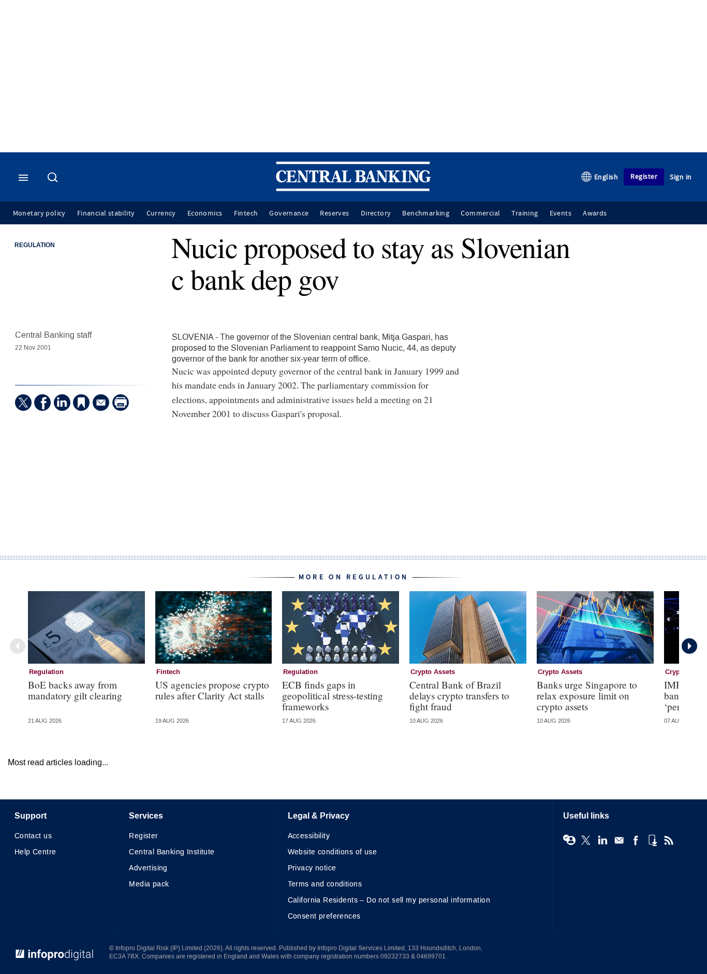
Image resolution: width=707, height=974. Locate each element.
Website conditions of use (332, 852)
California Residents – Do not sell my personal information (389, 900)
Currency (161, 213)
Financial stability (106, 213)
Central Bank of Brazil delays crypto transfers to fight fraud (459, 695)
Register (643, 176)
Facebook (635, 840)
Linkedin (602, 840)
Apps (652, 840)
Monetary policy (39, 213)
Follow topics (569, 840)
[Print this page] (120, 402)
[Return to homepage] (353, 188)
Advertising (148, 868)
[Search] (54, 178)
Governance (288, 213)
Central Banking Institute (172, 852)
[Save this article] (81, 402)
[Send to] (101, 402)
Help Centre (35, 852)
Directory (376, 213)
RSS (668, 840)
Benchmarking (425, 213)
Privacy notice (312, 868)
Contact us (33, 836)
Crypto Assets (432, 672)
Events (560, 213)
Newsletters (619, 840)
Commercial (480, 213)
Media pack (149, 884)
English (606, 177)
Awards (595, 213)
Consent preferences (324, 916)
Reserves (334, 213)
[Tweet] (23, 402)
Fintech (246, 213)
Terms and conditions (325, 884)
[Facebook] (42, 402)
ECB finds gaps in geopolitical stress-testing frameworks (332, 695)
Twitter (586, 840)
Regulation (34, 245)
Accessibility (309, 836)
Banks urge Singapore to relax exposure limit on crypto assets (587, 695)
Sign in (681, 177)
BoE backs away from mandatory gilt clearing (75, 690)
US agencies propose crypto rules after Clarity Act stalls (212, 690)
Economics (205, 213)
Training (524, 213)
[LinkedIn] (62, 402)
